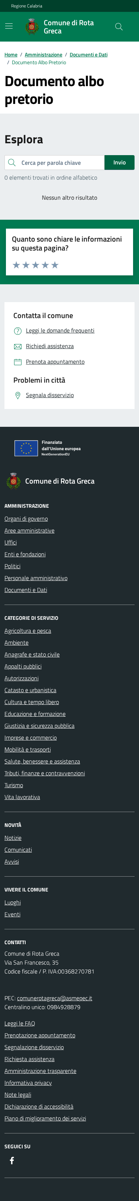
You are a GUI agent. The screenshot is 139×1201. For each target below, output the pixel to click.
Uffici (10, 542)
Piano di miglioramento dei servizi (45, 1118)
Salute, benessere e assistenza (42, 761)
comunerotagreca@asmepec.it (54, 998)
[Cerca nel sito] (119, 27)
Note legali (17, 1094)
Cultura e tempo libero (31, 701)
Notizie (12, 837)
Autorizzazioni (21, 678)
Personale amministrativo (35, 577)
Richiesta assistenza (29, 1058)
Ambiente (16, 642)
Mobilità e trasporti (27, 749)
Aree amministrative (29, 530)
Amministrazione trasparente (40, 1070)
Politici (12, 566)
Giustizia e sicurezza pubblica (39, 725)
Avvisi (11, 861)
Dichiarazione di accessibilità (38, 1106)
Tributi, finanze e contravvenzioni (44, 773)
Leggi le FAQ (19, 1023)
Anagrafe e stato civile (32, 654)
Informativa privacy (28, 1082)
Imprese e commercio (30, 737)
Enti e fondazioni (25, 554)
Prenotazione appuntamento (39, 1035)
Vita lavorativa (22, 796)
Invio (119, 162)
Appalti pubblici (23, 666)
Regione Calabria (26, 6)
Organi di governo (26, 518)
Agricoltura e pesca (27, 630)
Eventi (12, 914)
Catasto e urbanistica (30, 689)
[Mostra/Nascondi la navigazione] (8, 26)
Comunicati (18, 849)
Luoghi (12, 902)
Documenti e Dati (25, 589)
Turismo (13, 785)
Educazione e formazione (35, 713)
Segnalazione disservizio (34, 1047)
